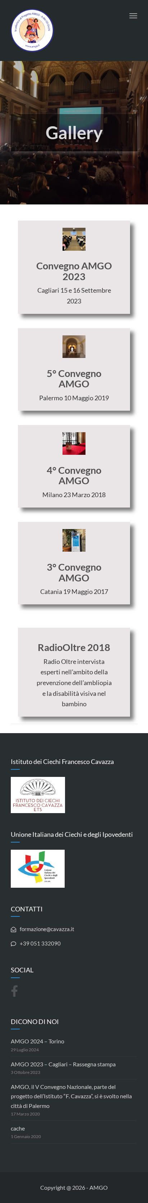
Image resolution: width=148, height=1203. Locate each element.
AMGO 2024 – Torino (37, 1041)
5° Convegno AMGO (74, 378)
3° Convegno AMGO (74, 572)
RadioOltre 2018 (74, 647)
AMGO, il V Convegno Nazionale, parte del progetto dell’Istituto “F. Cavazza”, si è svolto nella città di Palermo (71, 1096)
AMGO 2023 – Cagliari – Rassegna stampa (63, 1064)
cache (18, 1128)
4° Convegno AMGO (74, 475)
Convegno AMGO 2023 (74, 271)
